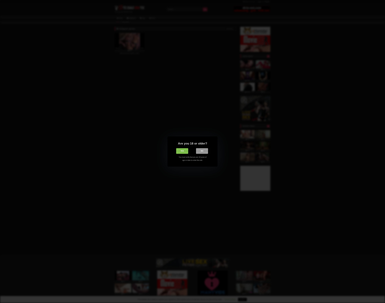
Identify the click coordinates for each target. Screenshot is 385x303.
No (202, 151)
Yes (182, 151)
